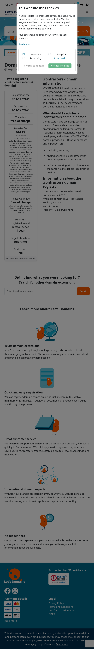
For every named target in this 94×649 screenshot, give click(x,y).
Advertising (35, 58)
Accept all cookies (60, 65)
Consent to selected (34, 65)
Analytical (61, 54)
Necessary (36, 54)
